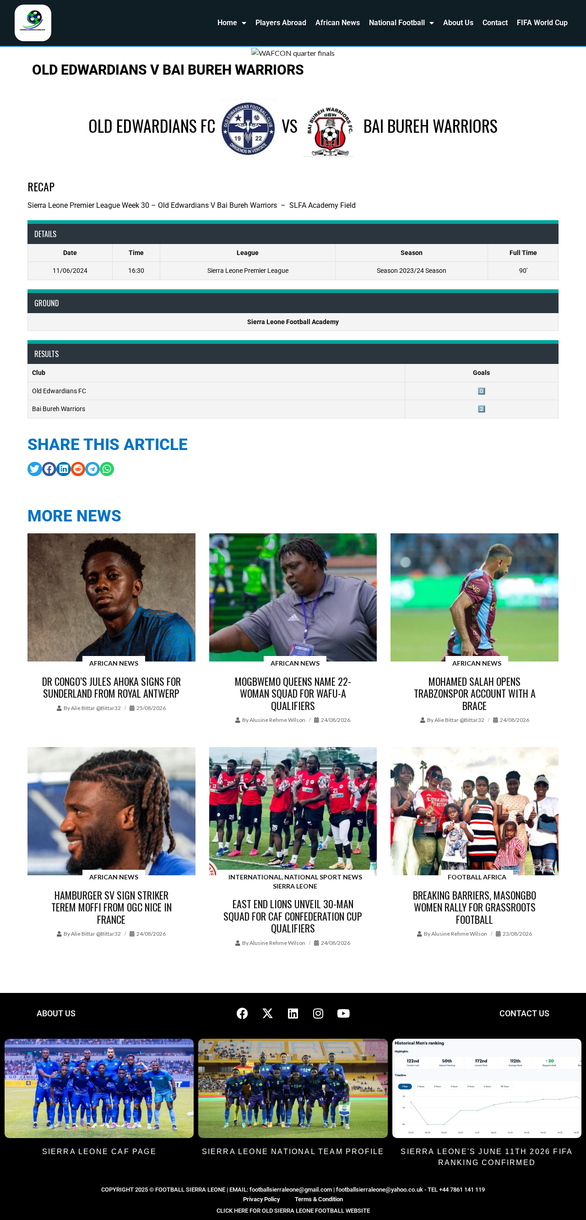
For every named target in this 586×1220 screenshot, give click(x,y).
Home (227, 22)
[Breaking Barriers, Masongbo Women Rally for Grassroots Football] (475, 812)
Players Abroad (280, 22)
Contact (495, 22)
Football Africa (477, 877)
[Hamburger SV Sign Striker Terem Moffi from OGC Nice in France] (111, 812)
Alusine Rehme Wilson (277, 719)
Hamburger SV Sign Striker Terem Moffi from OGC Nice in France (111, 907)
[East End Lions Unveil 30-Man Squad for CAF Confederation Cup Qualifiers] (293, 812)
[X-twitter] (267, 1013)
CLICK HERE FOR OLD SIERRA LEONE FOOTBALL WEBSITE (293, 1210)
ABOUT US (56, 1013)
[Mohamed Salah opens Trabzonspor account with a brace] (475, 598)
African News (337, 22)
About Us (458, 22)
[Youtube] (343, 1013)
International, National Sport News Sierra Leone (295, 881)
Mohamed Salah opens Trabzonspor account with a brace (475, 693)
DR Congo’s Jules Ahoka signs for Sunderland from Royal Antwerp (111, 687)
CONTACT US (524, 1013)
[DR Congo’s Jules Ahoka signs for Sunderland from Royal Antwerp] (111, 598)
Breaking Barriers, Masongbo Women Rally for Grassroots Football (474, 907)
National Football (397, 22)
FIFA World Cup (542, 22)
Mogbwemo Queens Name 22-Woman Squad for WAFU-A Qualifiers (293, 693)
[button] (34, 469)
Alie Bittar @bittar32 (96, 708)
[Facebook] (242, 1013)
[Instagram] (318, 1013)
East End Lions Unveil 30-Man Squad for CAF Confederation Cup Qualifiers (292, 915)
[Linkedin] (293, 1013)
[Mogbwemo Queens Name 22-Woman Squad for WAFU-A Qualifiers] (293, 598)
